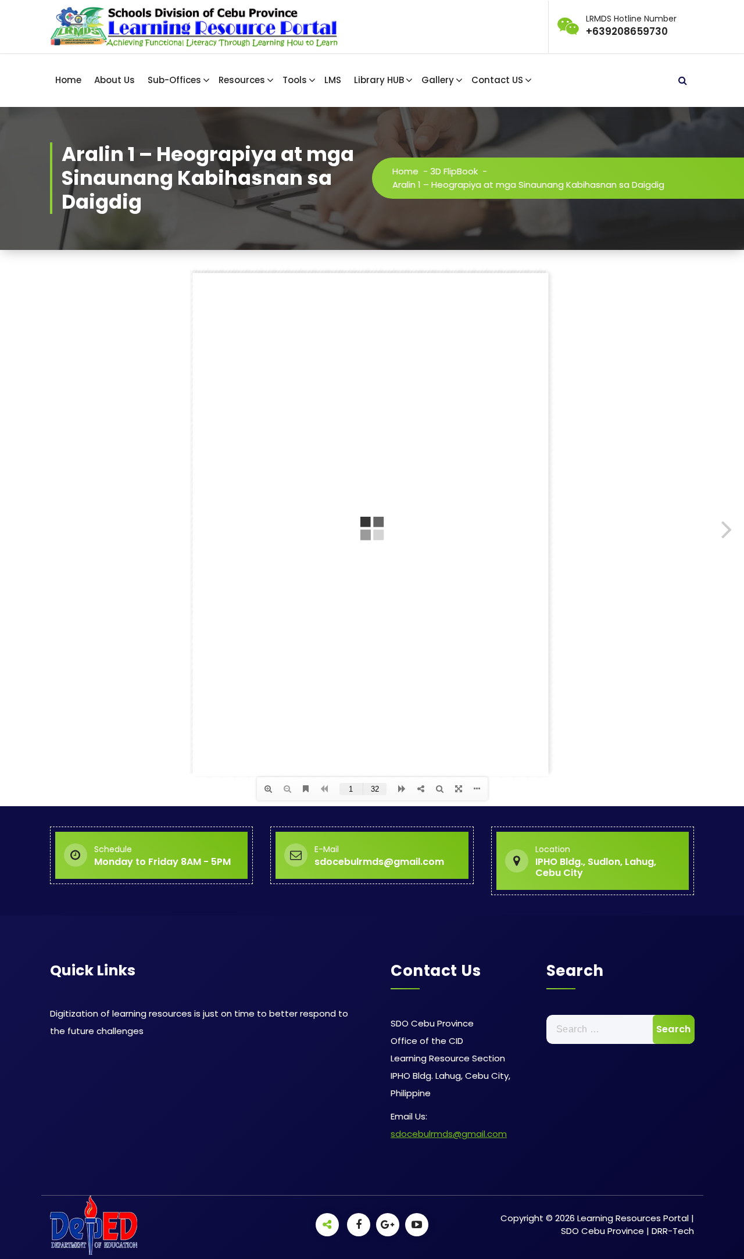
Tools (294, 80)
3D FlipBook (454, 171)
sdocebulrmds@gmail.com (449, 1134)
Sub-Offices (174, 80)
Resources (242, 80)
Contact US (497, 80)
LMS (332, 80)
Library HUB (379, 80)
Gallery (437, 80)
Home (68, 80)
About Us (114, 80)
